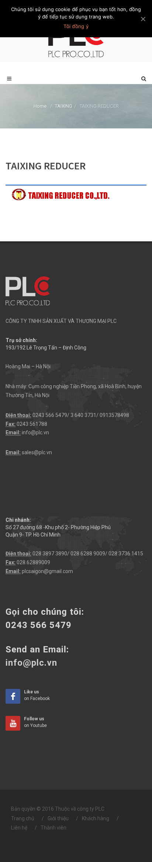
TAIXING (63, 106)
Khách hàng (95, 818)
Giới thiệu (58, 818)
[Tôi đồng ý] (142, 19)
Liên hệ (19, 828)
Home (40, 106)
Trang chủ (22, 818)
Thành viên (53, 828)
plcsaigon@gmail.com (47, 571)
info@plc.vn (35, 432)
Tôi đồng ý (76, 26)
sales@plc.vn (37, 452)
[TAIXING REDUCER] (76, 192)
